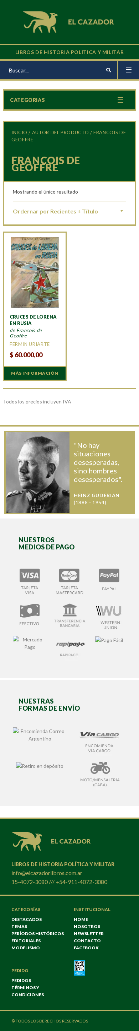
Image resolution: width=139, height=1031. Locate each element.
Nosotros (87, 926)
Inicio (19, 132)
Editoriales (26, 940)
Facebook (86, 947)
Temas (19, 926)
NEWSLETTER (89, 933)
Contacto (87, 940)
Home (81, 919)
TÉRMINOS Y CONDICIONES (27, 991)
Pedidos (21, 980)
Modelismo (25, 947)
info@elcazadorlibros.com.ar (46, 872)
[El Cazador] (69, 21)
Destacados (26, 919)
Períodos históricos (37, 933)
